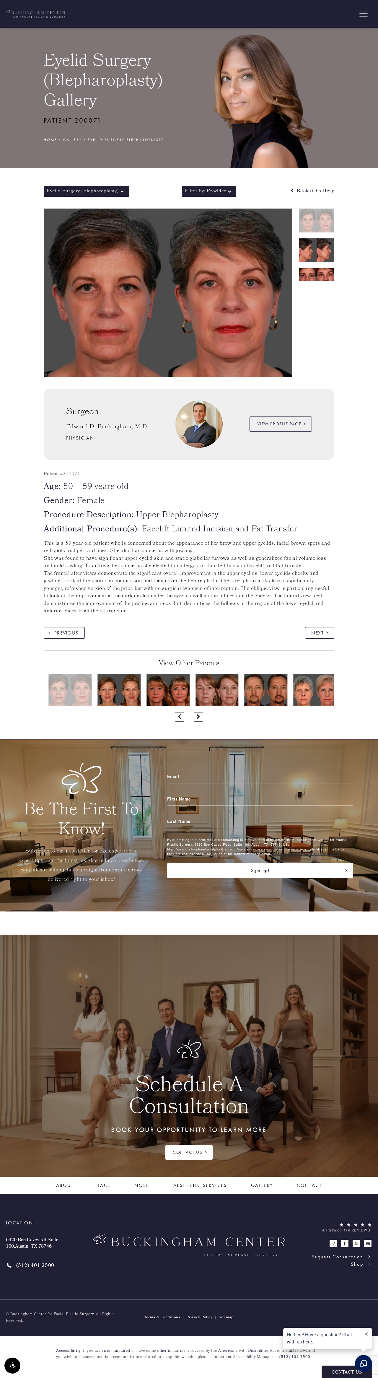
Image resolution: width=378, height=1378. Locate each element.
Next (317, 632)
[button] (12, 1366)
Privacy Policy (199, 1318)
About (65, 1185)
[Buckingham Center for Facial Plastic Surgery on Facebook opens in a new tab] (344, 1243)
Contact (309, 1185)
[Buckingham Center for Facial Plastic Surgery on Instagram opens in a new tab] (333, 1243)
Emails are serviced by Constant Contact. (306, 853)
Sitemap (226, 1318)
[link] (30, 1266)
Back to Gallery (314, 191)
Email (173, 776)
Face (104, 1185)
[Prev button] (179, 717)
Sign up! (260, 870)
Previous (66, 632)
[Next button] (198, 717)
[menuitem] (333, 1243)
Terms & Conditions (162, 1318)
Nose (141, 1185)
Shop (357, 1264)
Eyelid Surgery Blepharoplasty (126, 139)
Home (50, 139)
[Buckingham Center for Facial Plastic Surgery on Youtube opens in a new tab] (356, 1243)
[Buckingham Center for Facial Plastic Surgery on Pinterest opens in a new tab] (368, 1243)
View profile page (279, 424)
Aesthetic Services (200, 1185)
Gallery (72, 139)
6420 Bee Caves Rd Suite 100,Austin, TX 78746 (32, 1243)
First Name (179, 799)
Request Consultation (337, 1257)
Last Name (178, 821)
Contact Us (187, 1152)
